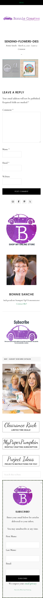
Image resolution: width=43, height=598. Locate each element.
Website (6, 176)
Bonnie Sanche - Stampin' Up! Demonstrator (21, 18)
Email (5, 162)
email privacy (30, 583)
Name (5, 149)
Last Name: (11, 550)
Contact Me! (21, 303)
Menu (21, 2)
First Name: (11, 536)
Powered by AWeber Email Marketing (22, 590)
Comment (7, 109)
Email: (8, 563)
